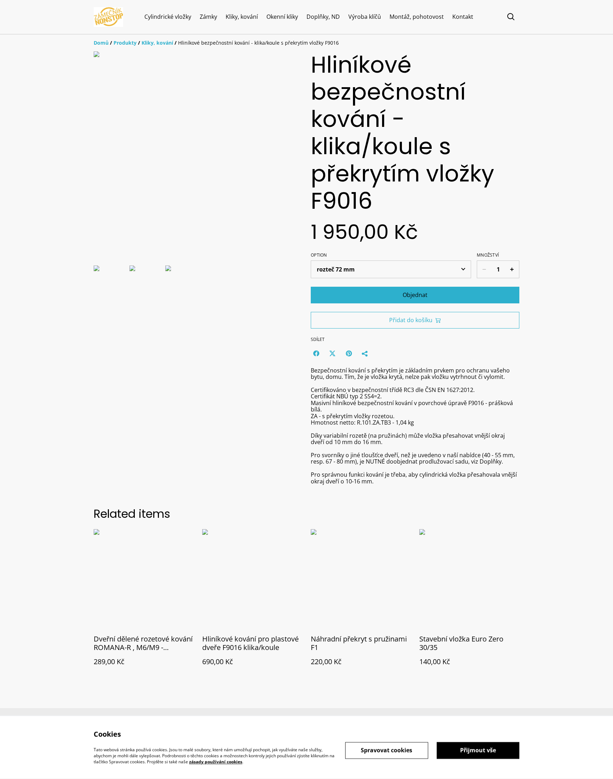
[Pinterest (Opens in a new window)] (348, 353)
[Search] (510, 17)
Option (319, 255)
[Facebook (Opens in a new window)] (316, 353)
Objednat (415, 295)
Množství (488, 255)
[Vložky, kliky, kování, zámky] (108, 17)
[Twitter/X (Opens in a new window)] (332, 353)
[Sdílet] (365, 353)
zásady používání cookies (215, 761)
